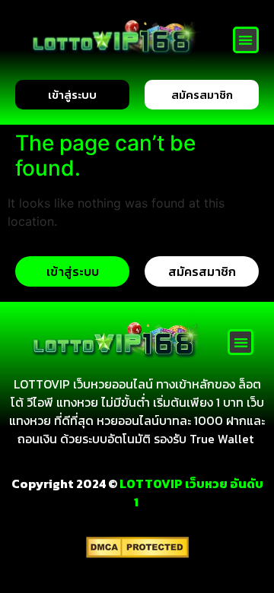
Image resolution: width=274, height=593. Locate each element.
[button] (246, 40)
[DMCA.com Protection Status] (137, 553)
